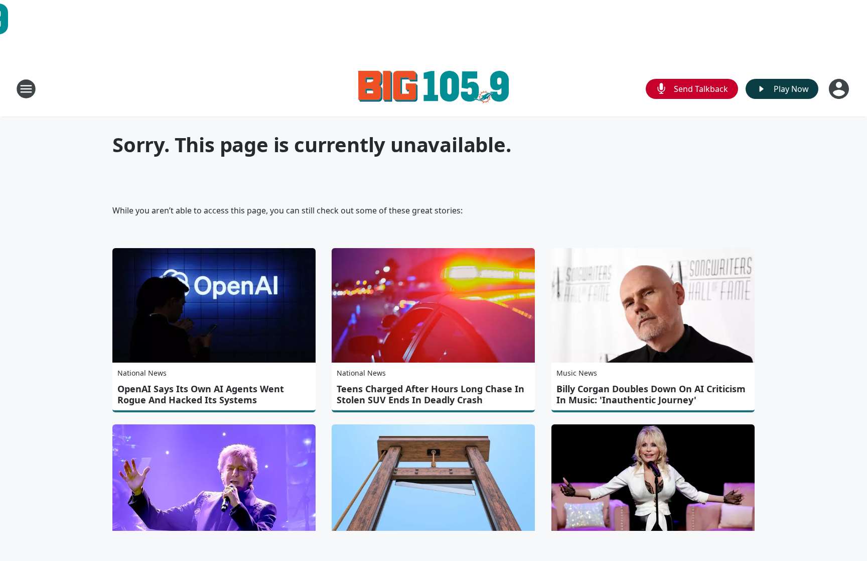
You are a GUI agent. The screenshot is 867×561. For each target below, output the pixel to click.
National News (142, 373)
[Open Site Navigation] (26, 89)
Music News (576, 373)
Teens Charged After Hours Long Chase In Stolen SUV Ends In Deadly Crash (430, 394)
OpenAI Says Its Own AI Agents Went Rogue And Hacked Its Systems (200, 394)
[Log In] (840, 89)
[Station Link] (433, 88)
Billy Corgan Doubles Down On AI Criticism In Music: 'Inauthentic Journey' (651, 394)
